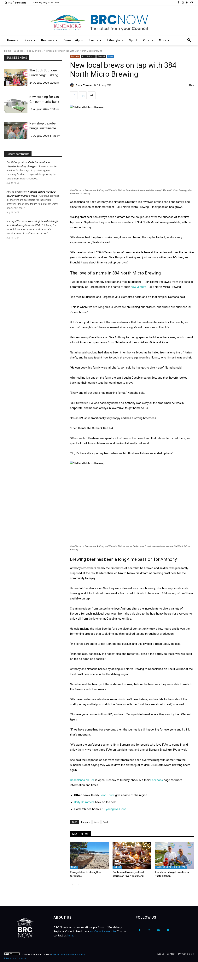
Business (18, 50)
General (101, 56)
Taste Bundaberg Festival (170, 867)
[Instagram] (183, 3)
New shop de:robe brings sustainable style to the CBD (42, 126)
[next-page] (78, 884)
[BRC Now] (99, 22)
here (70, 935)
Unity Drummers (84, 802)
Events (117, 867)
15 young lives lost (114, 809)
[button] (189, 40)
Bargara (85, 822)
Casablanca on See (82, 780)
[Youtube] (191, 3)
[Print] (92, 95)
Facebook (157, 780)
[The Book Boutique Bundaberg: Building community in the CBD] (15, 77)
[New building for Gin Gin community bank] (15, 104)
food (105, 822)
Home (7, 50)
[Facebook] (178, 3)
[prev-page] (72, 884)
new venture (138, 287)
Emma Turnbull (84, 85)
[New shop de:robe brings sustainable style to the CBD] (15, 130)
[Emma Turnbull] (72, 85)
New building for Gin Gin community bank (44, 99)
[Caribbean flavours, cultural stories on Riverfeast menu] (132, 855)
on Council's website (103, 931)
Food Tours (106, 795)
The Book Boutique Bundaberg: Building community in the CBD (45, 73)
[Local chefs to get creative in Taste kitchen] (174, 855)
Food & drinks (33, 50)
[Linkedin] (187, 3)
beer (96, 822)
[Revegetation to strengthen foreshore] (89, 855)
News (110, 56)
